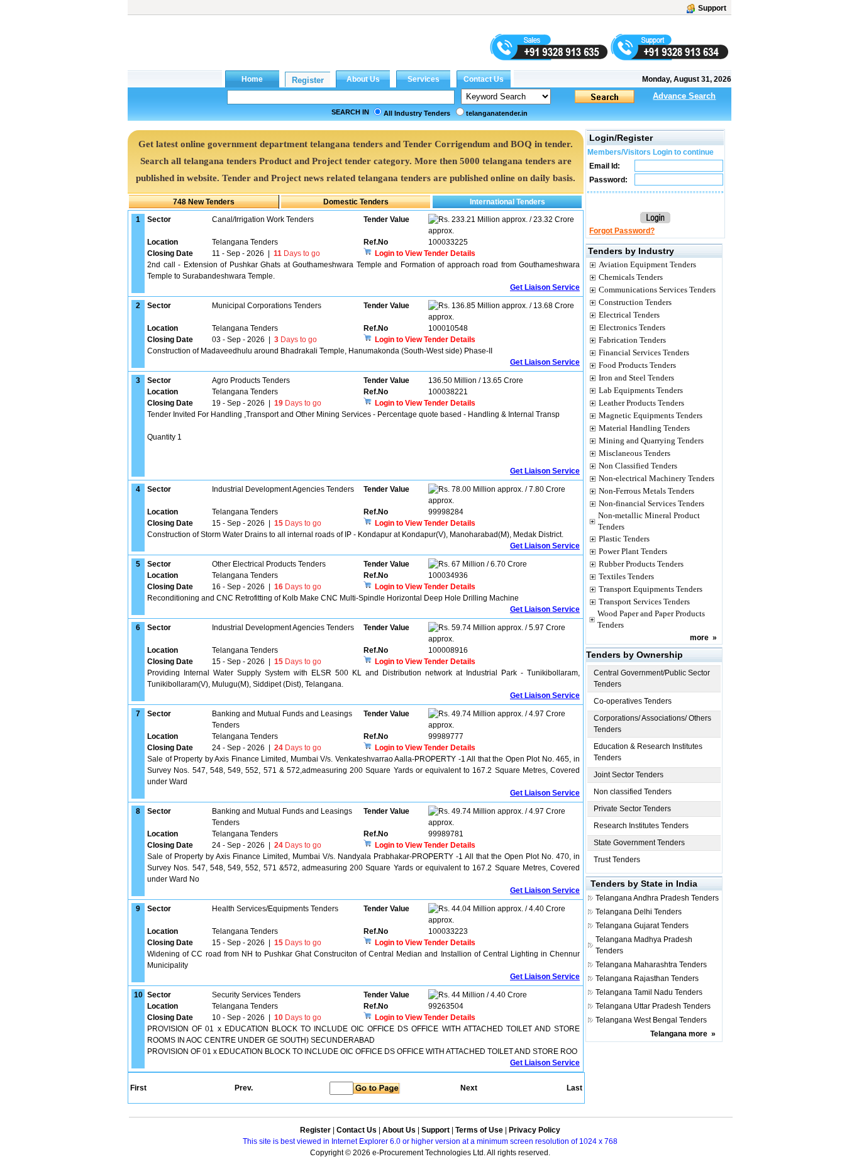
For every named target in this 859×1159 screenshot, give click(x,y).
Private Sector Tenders (632, 808)
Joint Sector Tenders (628, 774)
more (699, 637)
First (137, 1088)
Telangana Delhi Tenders (639, 911)
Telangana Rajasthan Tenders (647, 978)
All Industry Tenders (417, 113)
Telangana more (678, 1033)
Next (468, 1088)
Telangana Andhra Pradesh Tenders (657, 898)
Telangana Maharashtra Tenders (651, 964)
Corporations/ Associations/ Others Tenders (652, 724)
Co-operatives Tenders (633, 701)
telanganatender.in (497, 113)
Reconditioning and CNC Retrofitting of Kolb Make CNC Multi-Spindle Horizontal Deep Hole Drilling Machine (333, 598)
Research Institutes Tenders (641, 825)
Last (574, 1088)
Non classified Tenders (633, 791)
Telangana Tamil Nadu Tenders (649, 992)
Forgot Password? (622, 230)
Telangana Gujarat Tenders (642, 925)
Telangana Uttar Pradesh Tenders (653, 1006)
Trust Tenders (617, 859)
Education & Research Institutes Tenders (648, 752)
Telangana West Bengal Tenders (651, 1020)
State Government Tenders (639, 842)
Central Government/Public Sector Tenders (652, 678)
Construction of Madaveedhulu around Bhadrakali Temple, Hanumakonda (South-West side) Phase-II (319, 351)
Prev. (244, 1088)
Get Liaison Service (545, 287)
